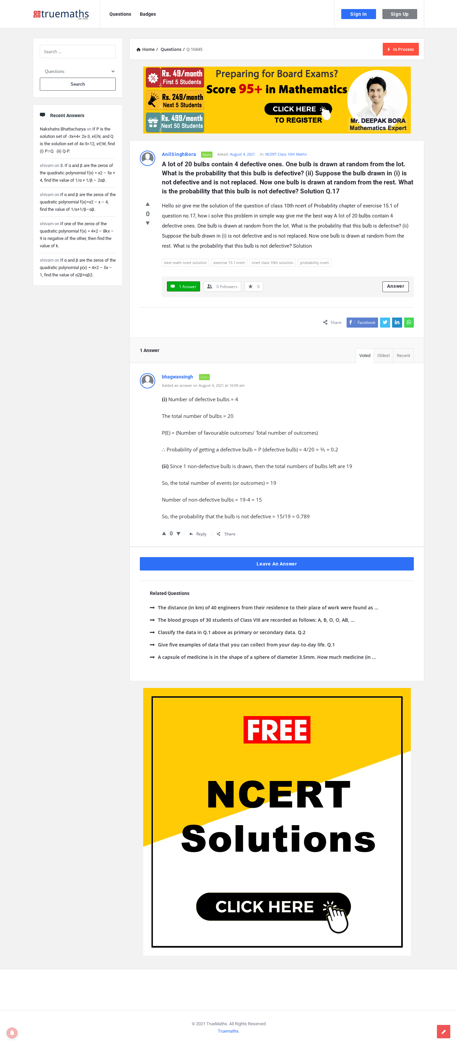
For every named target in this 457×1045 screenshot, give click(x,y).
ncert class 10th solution (272, 262)
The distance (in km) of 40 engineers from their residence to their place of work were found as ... (268, 607)
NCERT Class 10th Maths (286, 154)
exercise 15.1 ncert (229, 262)
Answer (395, 286)
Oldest (383, 355)
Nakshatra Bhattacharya (63, 129)
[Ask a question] (443, 1031)
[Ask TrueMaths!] (66, 14)
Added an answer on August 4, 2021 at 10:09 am (203, 385)
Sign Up (400, 14)
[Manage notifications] (12, 1033)
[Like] (148, 204)
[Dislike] (148, 223)
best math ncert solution (185, 262)
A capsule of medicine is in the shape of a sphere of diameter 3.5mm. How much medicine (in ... (267, 657)
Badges (148, 14)
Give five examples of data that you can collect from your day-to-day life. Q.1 (246, 644)
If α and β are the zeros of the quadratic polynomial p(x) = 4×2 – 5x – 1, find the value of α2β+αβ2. (78, 267)
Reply (201, 534)
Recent (403, 355)
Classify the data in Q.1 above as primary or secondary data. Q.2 (231, 632)
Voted (364, 355)
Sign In (358, 14)
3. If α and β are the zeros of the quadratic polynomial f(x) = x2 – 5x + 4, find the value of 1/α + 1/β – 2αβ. (77, 173)
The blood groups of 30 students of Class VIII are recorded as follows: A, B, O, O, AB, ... (256, 620)
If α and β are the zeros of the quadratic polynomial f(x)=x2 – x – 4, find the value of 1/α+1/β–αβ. (78, 202)
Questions (120, 14)
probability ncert (314, 262)
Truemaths (228, 1031)
